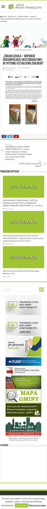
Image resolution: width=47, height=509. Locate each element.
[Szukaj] (41, 289)
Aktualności (12, 16)
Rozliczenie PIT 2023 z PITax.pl (14, 436)
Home (4, 16)
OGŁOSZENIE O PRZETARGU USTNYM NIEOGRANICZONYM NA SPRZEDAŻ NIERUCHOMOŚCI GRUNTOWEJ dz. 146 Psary (23, 203)
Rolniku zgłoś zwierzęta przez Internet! (30, 163)
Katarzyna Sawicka (10, 68)
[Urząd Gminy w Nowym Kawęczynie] (23, 6)
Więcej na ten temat (37, 505)
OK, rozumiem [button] (21, 505)
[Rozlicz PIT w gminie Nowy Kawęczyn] (23, 426)
